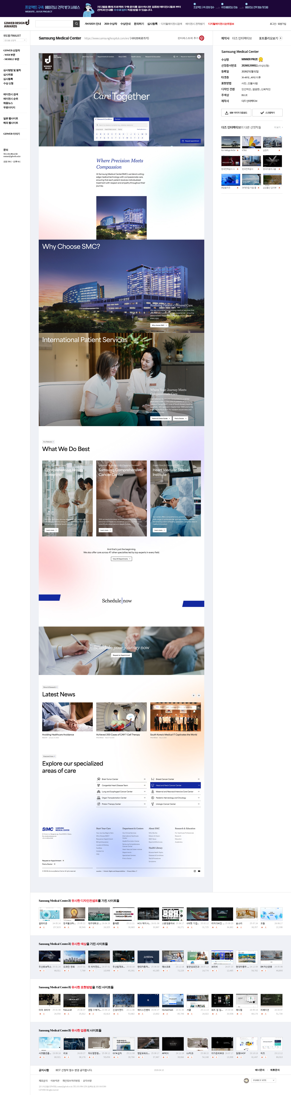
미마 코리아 (44, 1009)
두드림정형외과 (95, 1053)
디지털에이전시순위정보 (221, 23)
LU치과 (190, 1053)
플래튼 (116, 923)
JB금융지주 (225, 187)
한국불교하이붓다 (71, 923)
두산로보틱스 (45, 966)
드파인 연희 (69, 966)
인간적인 (246, 89)
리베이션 (265, 1009)
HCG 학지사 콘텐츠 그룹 (149, 923)
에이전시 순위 (10, 99)
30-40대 (245, 77)
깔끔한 (256, 89)
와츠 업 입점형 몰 (219, 1009)
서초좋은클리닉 (46, 1053)
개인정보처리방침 (71, 1080)
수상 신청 (8, 83)
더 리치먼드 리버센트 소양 (101, 966)
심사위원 (8, 74)
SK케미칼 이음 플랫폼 (251, 187)
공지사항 (87, 1080)
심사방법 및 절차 (12, 70)
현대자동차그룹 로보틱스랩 (274, 169)
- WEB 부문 (9, 55)
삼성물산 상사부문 (270, 187)
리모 (65, 1053)
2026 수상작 (110, 23)
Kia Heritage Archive (228, 150)
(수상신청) (263, 65)
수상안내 (125, 23)
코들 (263, 923)
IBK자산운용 (266, 966)
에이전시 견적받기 (195, 23)
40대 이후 (256, 77)
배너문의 (260, 1070)
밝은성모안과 (193, 966)
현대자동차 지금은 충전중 (248, 966)
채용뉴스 (8, 103)
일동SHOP (240, 1053)
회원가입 (282, 23)
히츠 (263, 1053)
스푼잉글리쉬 (168, 923)
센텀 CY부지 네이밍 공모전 (101, 1009)
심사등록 (152, 23)
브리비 (214, 966)
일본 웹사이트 (10, 118)
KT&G (244, 150)
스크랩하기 (270, 112)
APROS (165, 1053)
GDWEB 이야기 (11, 134)
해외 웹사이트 (10, 123)
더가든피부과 (217, 1053)
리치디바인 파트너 (220, 923)
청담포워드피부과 (145, 1053)
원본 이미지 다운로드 (238, 112)
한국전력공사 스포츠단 (230, 169)
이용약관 (55, 1080)
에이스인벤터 (143, 1009)
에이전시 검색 (10, 94)
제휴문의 (275, 1070)
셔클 (189, 1009)
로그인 (273, 23)
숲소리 (239, 923)
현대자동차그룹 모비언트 (149, 966)
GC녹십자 (117, 1053)
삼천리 (265, 150)
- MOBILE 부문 (11, 59)
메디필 (239, 1009)
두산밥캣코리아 (120, 966)
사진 (243, 83)
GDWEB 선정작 (11, 50)
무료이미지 (9, 107)
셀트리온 (43, 923)
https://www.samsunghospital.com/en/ (116, 38)
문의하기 (139, 23)
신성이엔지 (118, 1009)
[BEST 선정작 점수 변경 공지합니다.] (104, 1073)
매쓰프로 (166, 966)
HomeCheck (167, 1009)
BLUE (244, 95)
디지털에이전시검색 (171, 23)
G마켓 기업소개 (194, 923)
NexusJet (67, 1009)
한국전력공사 (247, 169)
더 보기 (277, 127)
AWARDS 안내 (93, 23)
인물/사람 (253, 83)
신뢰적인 (265, 89)
